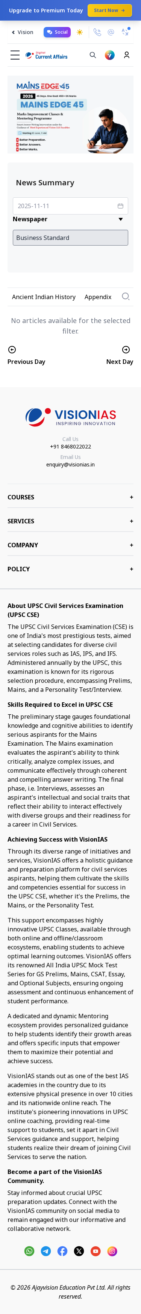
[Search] (93, 55)
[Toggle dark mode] (80, 32)
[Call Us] (97, 32)
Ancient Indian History (44, 297)
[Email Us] (111, 32)
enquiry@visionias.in (70, 464)
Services (70, 521)
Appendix (98, 297)
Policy (70, 569)
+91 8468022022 (70, 446)
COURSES (70, 497)
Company (70, 545)
